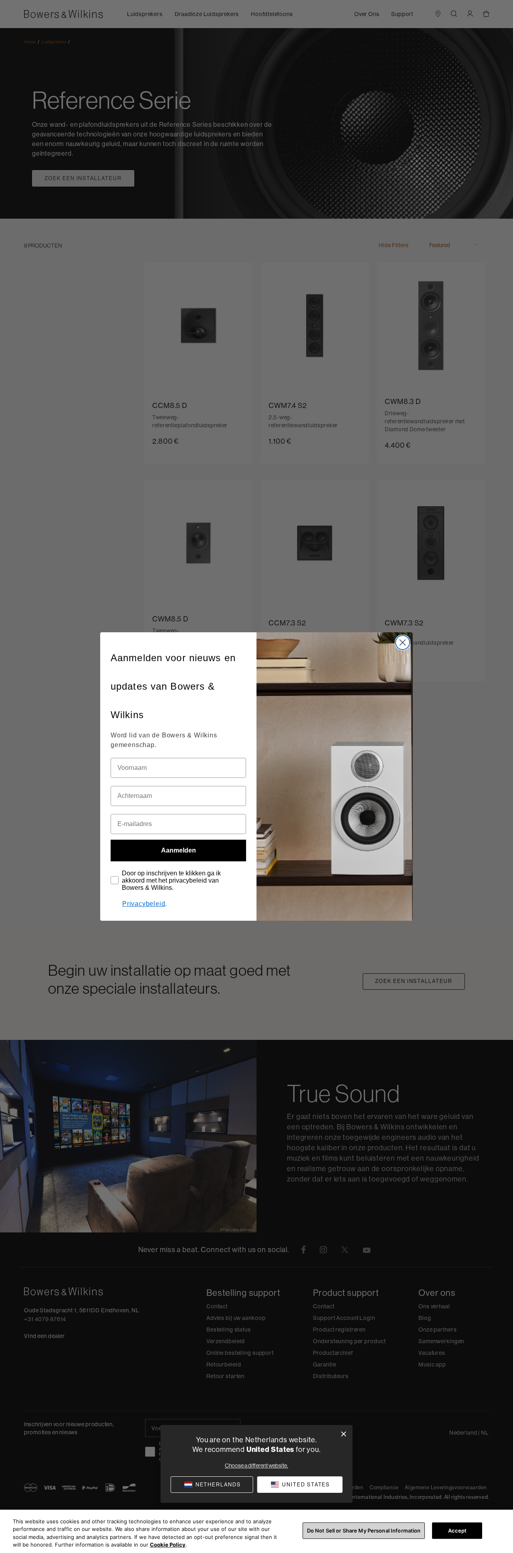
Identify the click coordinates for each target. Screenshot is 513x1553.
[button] (299, 1484)
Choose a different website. (256, 1465)
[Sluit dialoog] (343, 1434)
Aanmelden (178, 850)
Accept (457, 1530)
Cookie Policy (168, 1544)
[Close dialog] (403, 642)
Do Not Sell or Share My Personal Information (364, 1530)
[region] (256, 1531)
